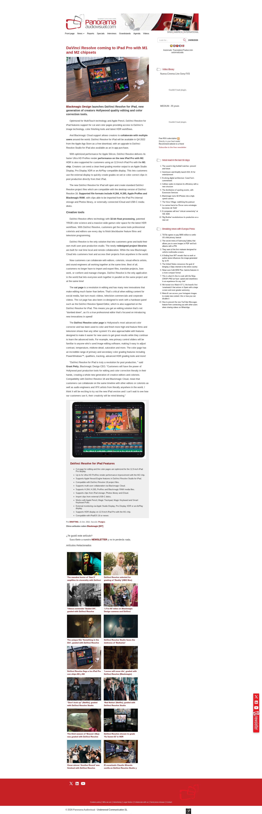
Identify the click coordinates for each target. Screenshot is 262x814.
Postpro (101, 522)
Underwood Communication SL (112, 810)
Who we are (107, 802)
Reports (90, 33)
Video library (168, 69)
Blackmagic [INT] (95, 526)
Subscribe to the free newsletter (172, 147)
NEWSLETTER (99, 539)
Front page (70, 32)
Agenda (136, 33)
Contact (169, 802)
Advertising (117, 802)
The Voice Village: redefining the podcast (178, 202)
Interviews (111, 33)
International (191, 32)
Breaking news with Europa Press (178, 228)
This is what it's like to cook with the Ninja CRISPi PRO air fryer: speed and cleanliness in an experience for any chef (180, 278)
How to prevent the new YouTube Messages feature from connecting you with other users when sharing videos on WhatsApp (179, 304)
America (178, 32)
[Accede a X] (256, 697)
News (80, 33)
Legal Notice (128, 802)
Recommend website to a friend (171, 144)
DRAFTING (73, 522)
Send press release (157, 802)
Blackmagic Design (78, 106)
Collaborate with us (141, 802)
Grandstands (125, 33)
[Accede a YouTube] (256, 707)
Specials (101, 33)
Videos (146, 33)
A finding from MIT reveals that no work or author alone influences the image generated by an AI (179, 258)
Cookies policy (95, 802)
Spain (170, 32)
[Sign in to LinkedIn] (256, 702)
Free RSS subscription (168, 138)
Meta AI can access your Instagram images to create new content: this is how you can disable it (179, 296)
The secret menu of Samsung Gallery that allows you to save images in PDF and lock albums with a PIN (179, 243)
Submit (185, 40)
